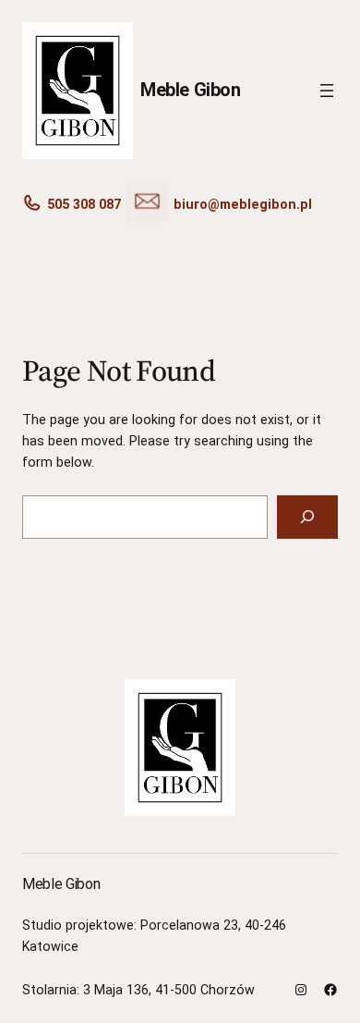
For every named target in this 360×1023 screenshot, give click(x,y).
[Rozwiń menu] (327, 90)
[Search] (307, 517)
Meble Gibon (190, 90)
